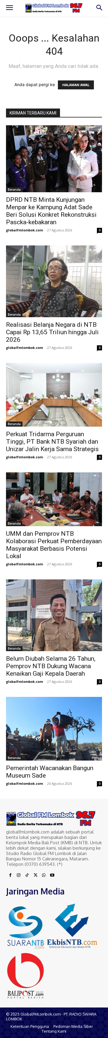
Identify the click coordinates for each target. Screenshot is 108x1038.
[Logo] (54, 8)
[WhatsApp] (44, 875)
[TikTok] (27, 875)
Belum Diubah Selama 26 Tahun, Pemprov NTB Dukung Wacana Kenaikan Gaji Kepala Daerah (50, 666)
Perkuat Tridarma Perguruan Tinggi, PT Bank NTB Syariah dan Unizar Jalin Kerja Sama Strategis (52, 442)
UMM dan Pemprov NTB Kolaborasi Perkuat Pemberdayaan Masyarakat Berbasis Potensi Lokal (54, 545)
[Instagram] (18, 875)
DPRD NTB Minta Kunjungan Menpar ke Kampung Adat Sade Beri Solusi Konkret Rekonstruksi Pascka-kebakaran (51, 211)
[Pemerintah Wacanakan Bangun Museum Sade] (54, 729)
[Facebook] (10, 875)
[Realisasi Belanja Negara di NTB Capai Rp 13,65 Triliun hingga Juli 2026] (54, 281)
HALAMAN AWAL (75, 85)
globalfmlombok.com (24, 230)
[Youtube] (52, 875)
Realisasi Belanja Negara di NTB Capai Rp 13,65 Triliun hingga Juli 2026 (52, 332)
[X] (35, 875)
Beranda (14, 189)
